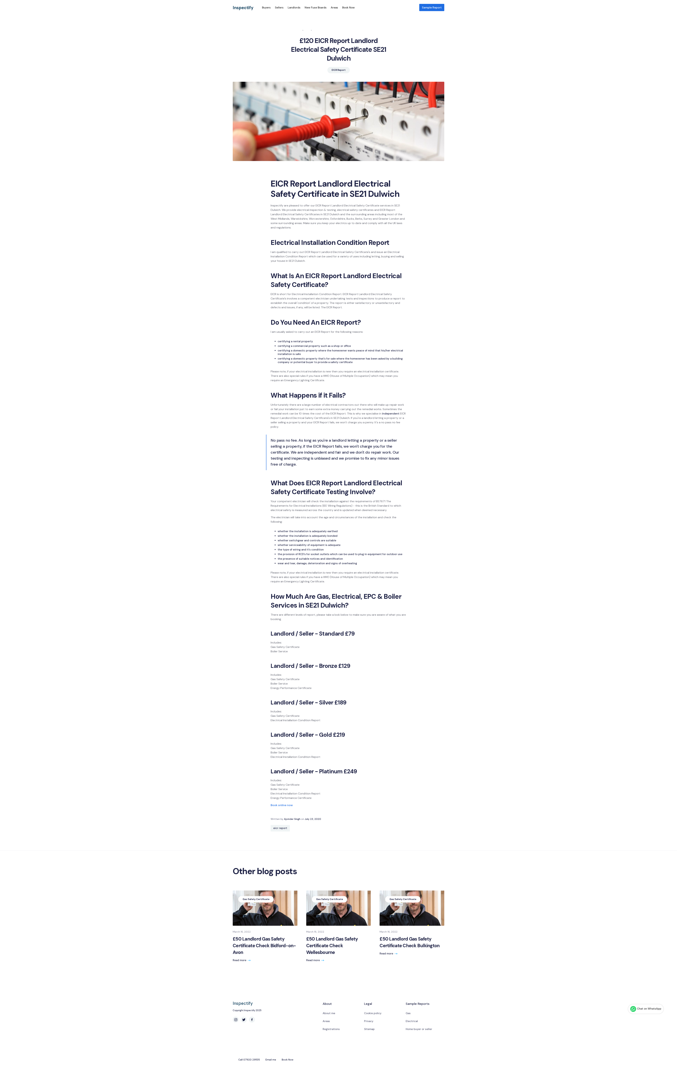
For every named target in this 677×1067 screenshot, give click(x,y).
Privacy (368, 1021)
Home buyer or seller (419, 1029)
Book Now (348, 7)
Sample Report (432, 7)
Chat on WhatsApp (649, 1008)
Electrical (412, 1021)
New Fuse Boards (316, 7)
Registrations (331, 1029)
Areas (334, 7)
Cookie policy (373, 1013)
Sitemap (369, 1029)
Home (298, 30)
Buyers (266, 7)
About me (329, 1013)
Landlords (294, 7)
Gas (408, 1013)
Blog (307, 30)
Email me (271, 1059)
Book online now (282, 805)
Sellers (279, 7)
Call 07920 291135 (249, 1059)
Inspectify (243, 7)
